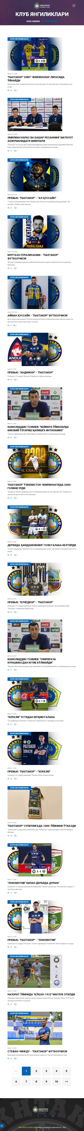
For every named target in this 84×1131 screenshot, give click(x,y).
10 (56, 1081)
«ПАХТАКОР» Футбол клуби (28, 1127)
